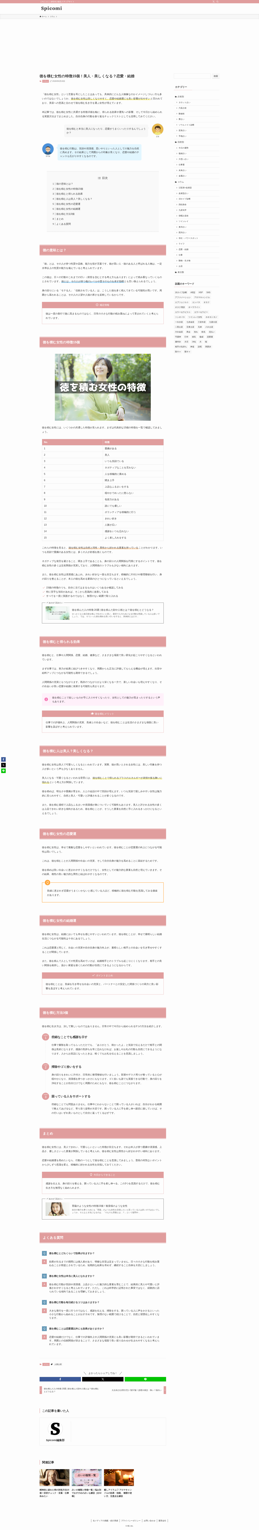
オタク (207, 302)
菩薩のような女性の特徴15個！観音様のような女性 (99, 1206)
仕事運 (182, 165)
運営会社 (162, 1521)
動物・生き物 (184, 261)
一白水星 (179, 322)
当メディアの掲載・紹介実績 (105, 1521)
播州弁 (178, 342)
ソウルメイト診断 (186, 125)
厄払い (212, 332)
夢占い (182, 119)
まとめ (60, 219)
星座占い (182, 130)
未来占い (182, 170)
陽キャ (187, 351)
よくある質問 (63, 224)
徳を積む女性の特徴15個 (69, 189)
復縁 (201, 337)
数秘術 (182, 114)
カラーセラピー (201, 312)
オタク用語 (180, 307)
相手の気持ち (181, 347)
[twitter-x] (214, 1)
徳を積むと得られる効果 (69, 194)
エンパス (196, 302)
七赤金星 (190, 322)
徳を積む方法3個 (65, 214)
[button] (60, 1379)
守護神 (178, 337)
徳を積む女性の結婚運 (68, 209)
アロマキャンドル (202, 297)
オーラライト (194, 307)
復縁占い (182, 153)
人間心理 (58, 1364)
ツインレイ (183, 221)
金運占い (182, 176)
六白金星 (179, 332)
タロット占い (184, 102)
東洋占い (182, 227)
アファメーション (183, 297)
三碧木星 (202, 322)
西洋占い (182, 233)
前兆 (203, 332)
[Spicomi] (51, 9)
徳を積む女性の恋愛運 (68, 204)
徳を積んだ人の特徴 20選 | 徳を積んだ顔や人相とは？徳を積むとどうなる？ (113, 610)
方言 (186, 342)
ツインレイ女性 (195, 317)
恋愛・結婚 (183, 249)
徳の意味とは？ (64, 183)
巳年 (186, 337)
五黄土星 (190, 327)
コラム (45, 81)
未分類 (181, 272)
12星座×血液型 (185, 188)
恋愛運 (210, 337)
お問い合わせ (149, 1521)
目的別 (181, 142)
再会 (188, 332)
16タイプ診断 (185, 199)
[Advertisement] (129, 41)
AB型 (193, 292)
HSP (201, 292)
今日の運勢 (183, 148)
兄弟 (200, 327)
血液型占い (183, 193)
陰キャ (178, 351)
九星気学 (182, 210)
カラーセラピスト (183, 312)
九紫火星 (213, 322)
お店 (181, 266)
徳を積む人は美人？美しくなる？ (74, 199)
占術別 (181, 96)
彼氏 (194, 337)
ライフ (182, 244)
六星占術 (182, 108)
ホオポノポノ (211, 317)
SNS (208, 292)
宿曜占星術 (183, 216)
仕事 (181, 255)
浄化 (194, 342)
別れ (196, 332)
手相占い (182, 136)
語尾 (200, 347)
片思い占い (183, 159)
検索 (216, 76)
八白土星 (209, 327)
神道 (192, 347)
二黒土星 (179, 327)
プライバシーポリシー (131, 1521)
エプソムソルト (182, 302)
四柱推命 (182, 205)
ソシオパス (180, 317)
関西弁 (208, 347)
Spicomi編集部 (55, 1440)
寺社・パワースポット (188, 238)
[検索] (217, 1)
